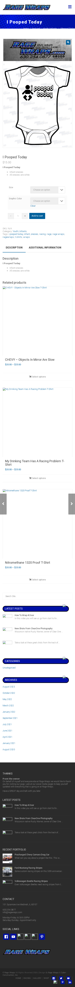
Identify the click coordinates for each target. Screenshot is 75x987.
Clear (33, 206)
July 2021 (7, 724)
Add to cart (37, 215)
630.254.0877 (9, 910)
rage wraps (58, 234)
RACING (27, 978)
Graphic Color (15, 198)
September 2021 (10, 718)
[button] (68, 42)
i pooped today (16, 234)
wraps (26, 237)
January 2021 (9, 743)
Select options (39, 377)
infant (27, 234)
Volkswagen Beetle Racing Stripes (31, 881)
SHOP (46, 978)
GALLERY (37, 978)
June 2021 (7, 730)
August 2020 (9, 749)
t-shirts (18, 237)
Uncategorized (9, 668)
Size (11, 187)
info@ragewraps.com (12, 912)
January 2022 (9, 712)
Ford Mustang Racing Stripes (28, 868)
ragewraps (8, 237)
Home (26, 28)
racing (42, 234)
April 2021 (7, 737)
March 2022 (8, 705)
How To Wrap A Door (24, 615)
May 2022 (7, 699)
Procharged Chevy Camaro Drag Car (32, 854)
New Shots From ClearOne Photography (33, 628)
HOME (18, 978)
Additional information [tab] (45, 247)
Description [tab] (14, 247)
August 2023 (9, 687)
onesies (34, 234)
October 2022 (9, 693)
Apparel (36, 28)
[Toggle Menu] (69, 7)
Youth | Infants (50, 28)
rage (49, 234)
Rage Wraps (10, 972)
